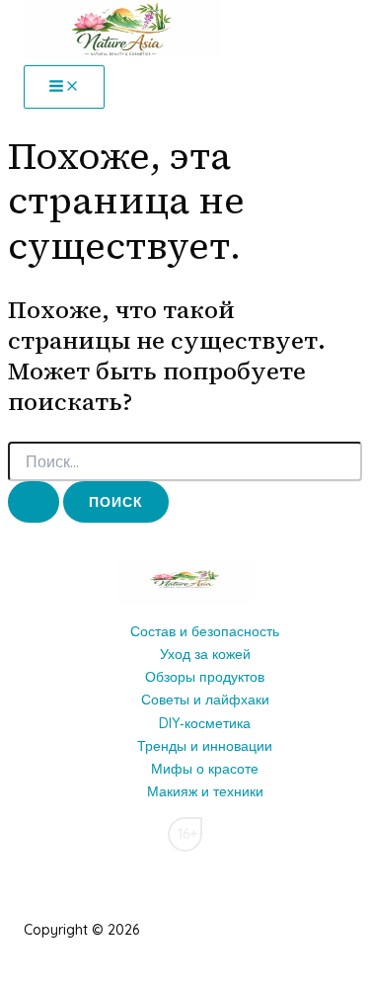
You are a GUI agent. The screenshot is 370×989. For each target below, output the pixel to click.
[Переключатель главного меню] (64, 87)
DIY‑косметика (205, 723)
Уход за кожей (205, 654)
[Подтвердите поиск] (33, 502)
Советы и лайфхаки (205, 699)
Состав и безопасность (204, 631)
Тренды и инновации (204, 746)
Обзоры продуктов (204, 677)
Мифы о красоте (205, 769)
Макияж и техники (205, 791)
